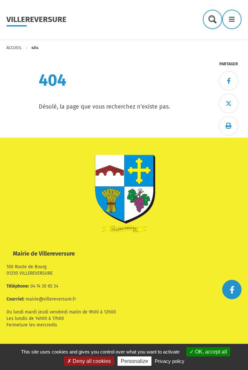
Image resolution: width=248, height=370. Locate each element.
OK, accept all (210, 351)
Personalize (134, 361)
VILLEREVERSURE (36, 19)
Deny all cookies (91, 361)
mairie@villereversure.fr (51, 299)
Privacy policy (169, 361)
